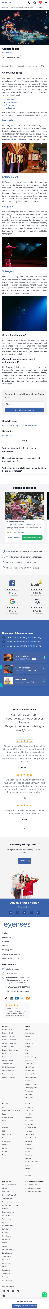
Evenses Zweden (8, 1047)
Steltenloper (6, 1191)
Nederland (29, 1107)
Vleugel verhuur (8, 1249)
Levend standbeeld (9, 1185)
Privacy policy (7, 950)
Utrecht (28, 1114)
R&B (3, 1131)
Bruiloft (28, 1030)
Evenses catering (8, 1077)
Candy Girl (6, 1215)
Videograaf (10, 108)
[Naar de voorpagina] (7, 2)
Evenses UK (6, 1053)
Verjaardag (29, 1091)
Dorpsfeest (29, 1053)
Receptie (28, 1081)
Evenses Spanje (8, 1060)
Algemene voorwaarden (11, 954)
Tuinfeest (20, 525)
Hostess (5, 1209)
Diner (27, 1050)
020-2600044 (23, 978)
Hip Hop (5, 1127)
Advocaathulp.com (8, 1070)
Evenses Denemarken (10, 1050)
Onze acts (6, 1181)
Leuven (28, 1175)
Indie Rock (6, 1151)
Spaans (4, 1145)
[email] (10, 912)
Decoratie (10, 99)
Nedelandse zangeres (33, 1188)
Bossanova (6, 1141)
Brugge (28, 1168)
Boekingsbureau (8, 1074)
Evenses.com (7, 1030)
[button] (15, 532)
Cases (4, 1246)
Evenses (5, 7)
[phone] (24, 912)
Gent (27, 1172)
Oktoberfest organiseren (14, 521)
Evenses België (7, 1033)
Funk (4, 1138)
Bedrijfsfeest (29, 7)
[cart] (40, 2)
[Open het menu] (46, 2)
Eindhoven (29, 1121)
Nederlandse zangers (33, 1191)
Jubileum (28, 1064)
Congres (28, 1047)
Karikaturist (6, 1219)
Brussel (28, 1158)
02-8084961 (23, 980)
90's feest (29, 1098)
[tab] (18, 43)
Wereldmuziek (7, 1280)
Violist (4, 1267)
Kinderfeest (29, 1067)
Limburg (28, 1151)
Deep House (6, 1134)
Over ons (5, 941)
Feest (34, 425)
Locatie (28, 1104)
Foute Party (6, 1260)
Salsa (4, 1121)
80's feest (29, 1094)
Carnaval (28, 1040)
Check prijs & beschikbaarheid (32, 537)
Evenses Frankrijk (8, 1057)
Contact (5, 933)
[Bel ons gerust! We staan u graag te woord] (29, 2)
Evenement (7, 425)
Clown (4, 1188)
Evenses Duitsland (8, 1036)
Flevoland (28, 1141)
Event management (9, 1212)
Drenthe (28, 1145)
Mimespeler (6, 1222)
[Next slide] (46, 27)
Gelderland (29, 1124)
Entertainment (12, 102)
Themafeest (19, 7)
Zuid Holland (29, 1134)
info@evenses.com (21, 991)
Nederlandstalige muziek (11, 1110)
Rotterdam (29, 1117)
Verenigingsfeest (31, 1087)
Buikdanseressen (8, 1226)
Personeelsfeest (31, 1077)
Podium (5, 1243)
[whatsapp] (17, 912)
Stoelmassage (7, 1198)
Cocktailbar (6, 1239)
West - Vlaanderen (32, 1162)
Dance (4, 1148)
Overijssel (28, 1148)
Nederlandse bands (32, 1185)
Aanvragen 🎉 (24, 861)
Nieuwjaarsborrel (31, 1074)
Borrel (27, 1036)
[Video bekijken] (24, 505)
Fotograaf (10, 105)
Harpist (4, 1277)
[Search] (34, 2)
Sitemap (5, 945)
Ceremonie (29, 1043)
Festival (28, 425)
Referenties (6, 937)
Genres (5, 1104)
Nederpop (5, 1155)
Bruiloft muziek (7, 1117)
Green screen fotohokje (10, 1205)
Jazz (3, 1124)
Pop (3, 1107)
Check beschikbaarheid (24, 410)
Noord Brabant (30, 1138)
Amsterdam (29, 1110)
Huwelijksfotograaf (9, 1195)
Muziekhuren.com (8, 1067)
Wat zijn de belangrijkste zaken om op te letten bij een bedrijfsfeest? (24, 469)
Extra (11, 7)
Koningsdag (29, 1070)
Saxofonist (6, 1273)
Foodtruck (5, 1232)
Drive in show (7, 1253)
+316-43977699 (23, 987)
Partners (5, 1026)
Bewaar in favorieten (13, 57)
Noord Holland (30, 1127)
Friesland (28, 1155)
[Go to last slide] (3, 27)
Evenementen (30, 1057)
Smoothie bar (7, 1236)
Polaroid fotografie (8, 1202)
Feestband (6, 1270)
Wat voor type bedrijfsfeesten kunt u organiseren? (19, 449)
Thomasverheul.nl (8, 1064)
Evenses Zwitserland (9, 1043)
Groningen (29, 1131)
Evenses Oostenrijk (9, 1040)
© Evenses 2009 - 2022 (11, 958)
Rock (4, 1114)
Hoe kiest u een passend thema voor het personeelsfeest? (21, 459)
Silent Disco (6, 1256)
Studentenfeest (31, 1084)
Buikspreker (6, 1263)
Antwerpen (29, 1165)
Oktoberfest (38, 525)
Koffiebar (5, 1229)
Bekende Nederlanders (34, 1181)
